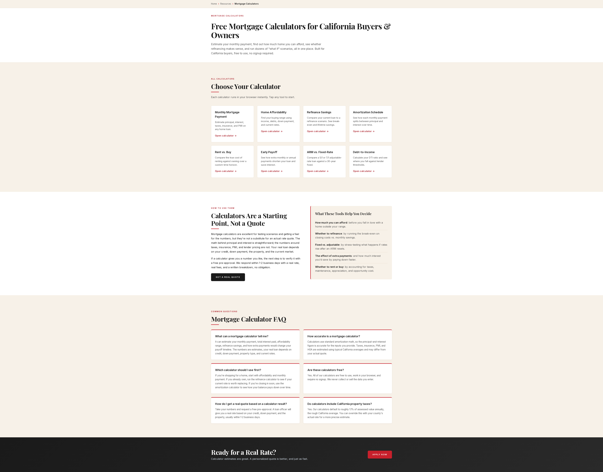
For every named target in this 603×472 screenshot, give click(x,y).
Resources (225, 4)
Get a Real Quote (228, 277)
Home (214, 4)
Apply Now (379, 454)
